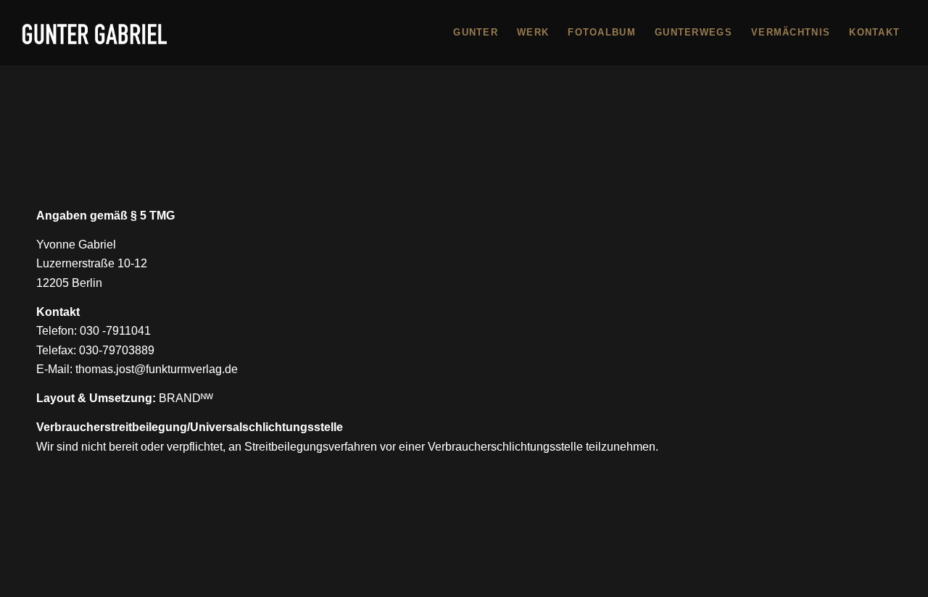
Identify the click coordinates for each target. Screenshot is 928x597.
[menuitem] (476, 32)
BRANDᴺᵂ (186, 398)
